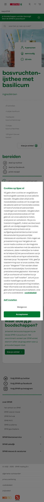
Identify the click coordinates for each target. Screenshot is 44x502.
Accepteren (22, 314)
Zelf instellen (10, 300)
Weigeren (22, 307)
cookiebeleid (30, 292)
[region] (22, 251)
